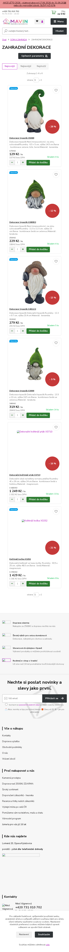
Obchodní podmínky (12, 747)
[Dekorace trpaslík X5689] (34, 111)
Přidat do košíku (38, 162)
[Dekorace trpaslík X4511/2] (34, 282)
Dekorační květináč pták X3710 (24, 475)
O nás (5, 753)
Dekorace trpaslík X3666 (21, 390)
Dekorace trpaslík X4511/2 (22, 309)
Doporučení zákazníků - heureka (17, 795)
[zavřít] (64, 3)
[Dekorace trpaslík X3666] (34, 364)
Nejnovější (10, 66)
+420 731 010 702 (10, 11)
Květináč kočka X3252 (20, 559)
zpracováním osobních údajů (29, 705)
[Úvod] (15, 21)
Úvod (4, 40)
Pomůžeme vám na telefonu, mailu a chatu (22, 812)
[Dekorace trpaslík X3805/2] (34, 195)
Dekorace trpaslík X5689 (21, 138)
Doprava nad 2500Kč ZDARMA (17, 783)
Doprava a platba (10, 741)
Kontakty (6, 735)
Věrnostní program (11, 818)
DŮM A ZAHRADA (18, 40)
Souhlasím (44, 934)
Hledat (60, 31)
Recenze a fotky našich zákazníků (18, 801)
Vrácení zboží (8, 758)
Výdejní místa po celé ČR (14, 807)
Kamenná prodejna (11, 777)
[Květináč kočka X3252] (34, 532)
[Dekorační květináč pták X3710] (34, 448)
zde (48, 944)
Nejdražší (41, 66)
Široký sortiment (10, 789)
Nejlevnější (26, 66)
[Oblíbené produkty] (37, 21)
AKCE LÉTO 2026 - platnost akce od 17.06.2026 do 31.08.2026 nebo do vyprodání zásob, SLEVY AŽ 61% (34, 4)
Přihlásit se (52, 698)
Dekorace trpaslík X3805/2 (22, 222)
